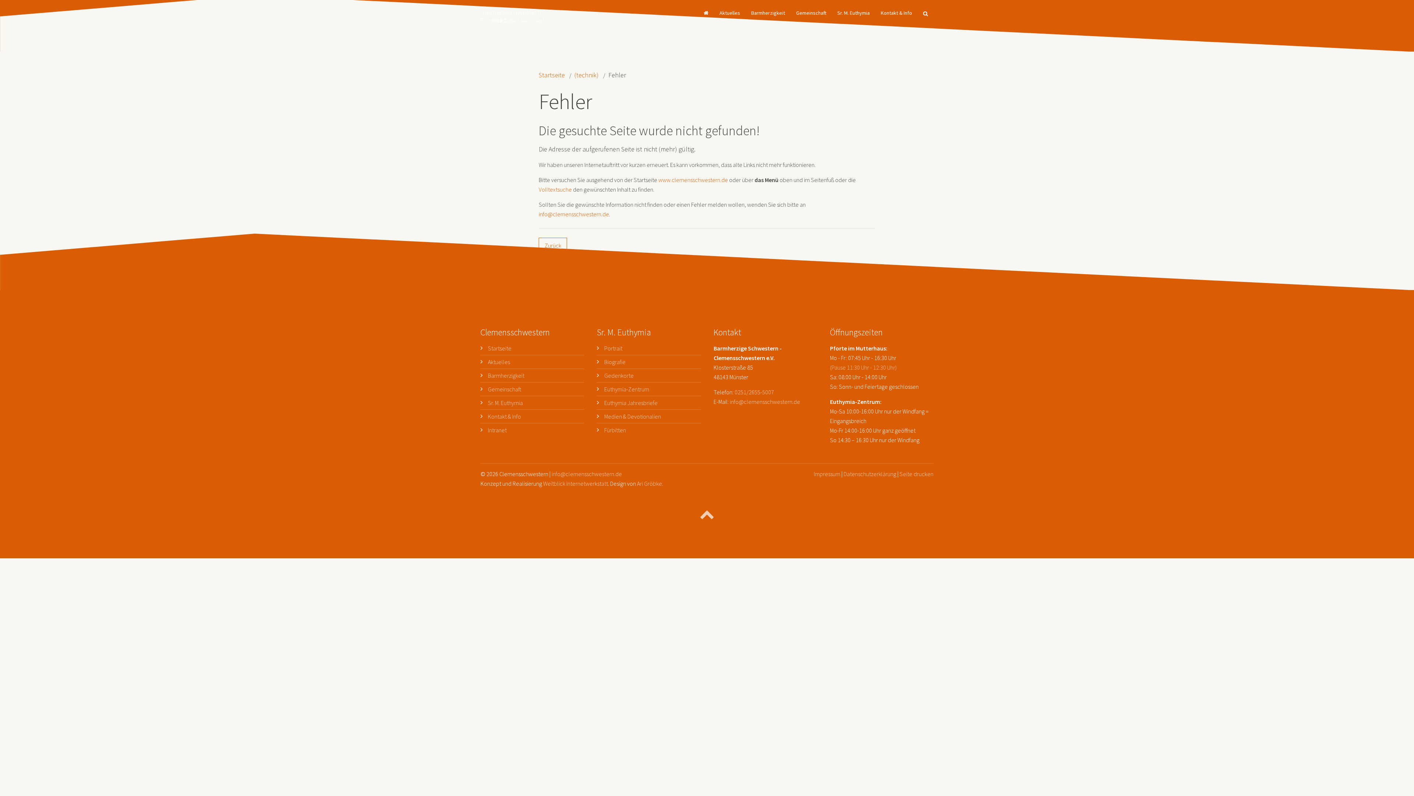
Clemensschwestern (513, 13)
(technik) (586, 75)
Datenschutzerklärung (870, 474)
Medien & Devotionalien (632, 416)
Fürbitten (615, 430)
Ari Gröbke (649, 483)
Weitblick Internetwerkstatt (575, 483)
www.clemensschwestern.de (693, 180)
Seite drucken (916, 474)
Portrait (613, 348)
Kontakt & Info (896, 13)
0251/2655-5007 (754, 392)
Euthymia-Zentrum (626, 389)
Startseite (552, 75)
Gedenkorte (619, 375)
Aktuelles (730, 13)
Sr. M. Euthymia (853, 13)
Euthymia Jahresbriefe (631, 402)
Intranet (497, 430)
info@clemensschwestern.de (574, 214)
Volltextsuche (555, 189)
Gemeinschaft (811, 13)
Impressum (827, 474)
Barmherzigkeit (768, 13)
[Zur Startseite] (706, 13)
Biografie (615, 362)
